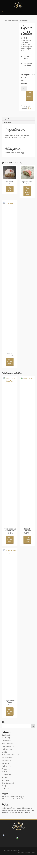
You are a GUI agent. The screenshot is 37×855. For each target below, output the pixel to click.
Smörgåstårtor (7, 783)
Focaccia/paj (6, 743)
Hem (3, 20)
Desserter (5, 741)
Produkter (9, 20)
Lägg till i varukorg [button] (27, 191)
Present (4, 769)
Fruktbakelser (7, 746)
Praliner (4, 766)
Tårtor (16, 20)
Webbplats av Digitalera (26, 852)
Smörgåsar (5, 780)
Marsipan (5, 760)
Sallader (5, 775)
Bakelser (5, 735)
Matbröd (5, 763)
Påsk (3, 772)
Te (3, 786)
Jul (3, 752)
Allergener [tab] (8, 122)
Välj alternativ (9, 361)
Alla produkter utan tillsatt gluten (13, 797)
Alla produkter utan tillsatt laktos (13, 799)
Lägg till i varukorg (29, 95)
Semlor (4, 777)
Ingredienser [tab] (8, 119)
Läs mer (9, 189)
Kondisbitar (6, 758)
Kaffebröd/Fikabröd (8, 755)
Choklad (4, 738)
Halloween (5, 749)
